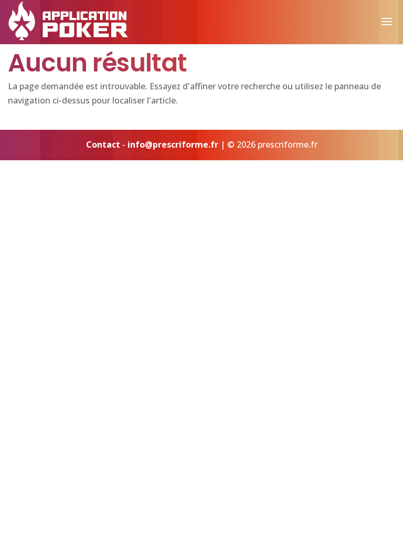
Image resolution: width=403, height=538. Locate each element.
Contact (103, 144)
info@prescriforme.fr (173, 144)
